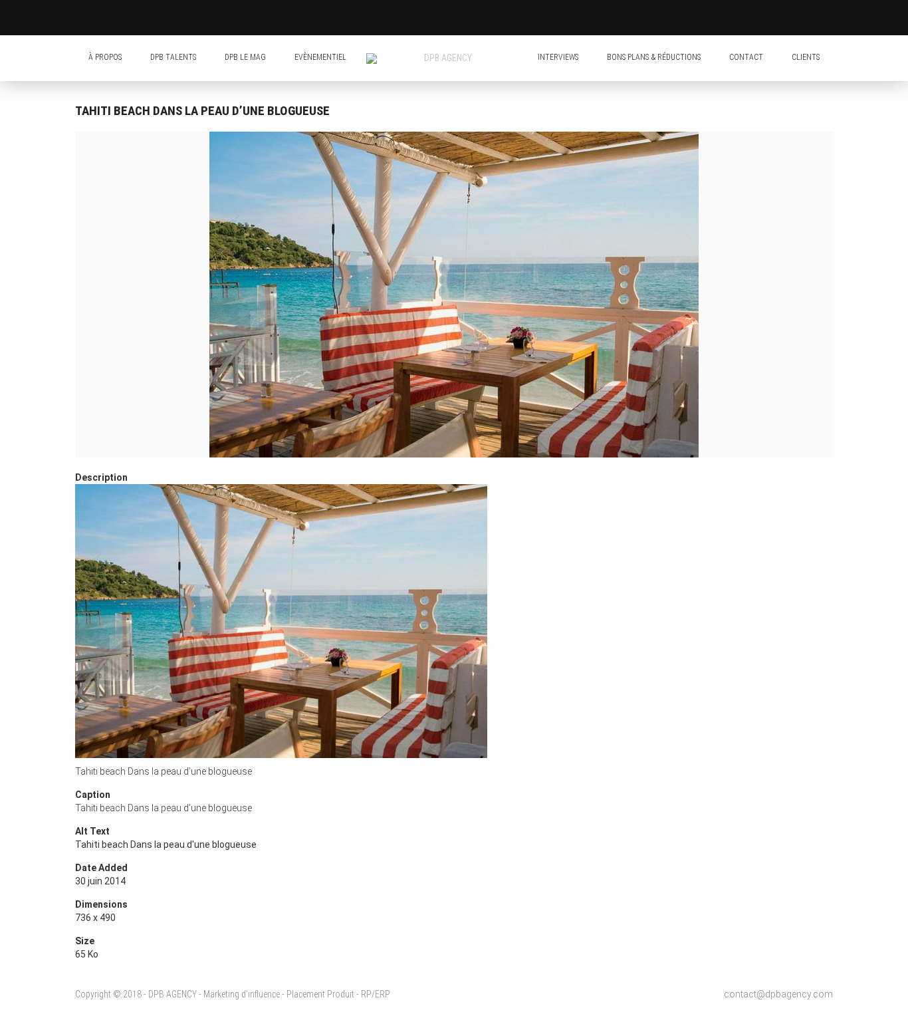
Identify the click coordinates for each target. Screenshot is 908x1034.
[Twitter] (486, 20)
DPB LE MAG (245, 57)
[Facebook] (466, 20)
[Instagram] (505, 20)
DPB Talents (173, 57)
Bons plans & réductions (654, 57)
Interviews (558, 57)
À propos (105, 57)
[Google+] (525, 20)
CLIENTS (806, 57)
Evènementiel (320, 57)
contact (746, 57)
